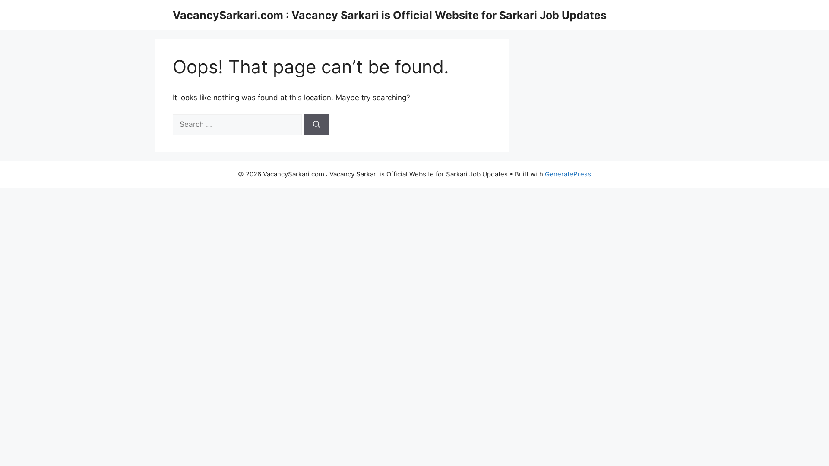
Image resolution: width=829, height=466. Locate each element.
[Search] (316, 124)
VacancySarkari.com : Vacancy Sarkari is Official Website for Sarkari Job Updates (390, 15)
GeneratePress (568, 174)
